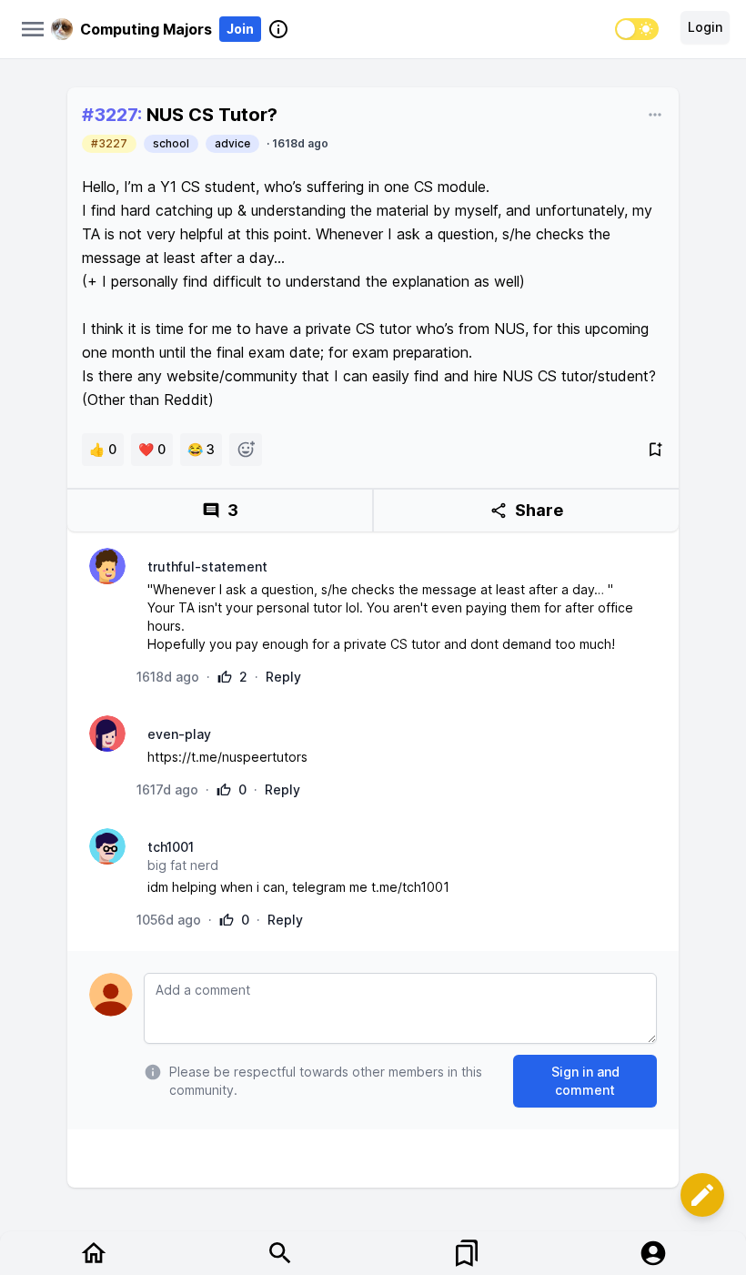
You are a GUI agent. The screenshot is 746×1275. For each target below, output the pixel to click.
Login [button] (705, 27)
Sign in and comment (585, 1081)
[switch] (637, 29)
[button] (702, 1195)
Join (240, 28)
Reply (283, 676)
